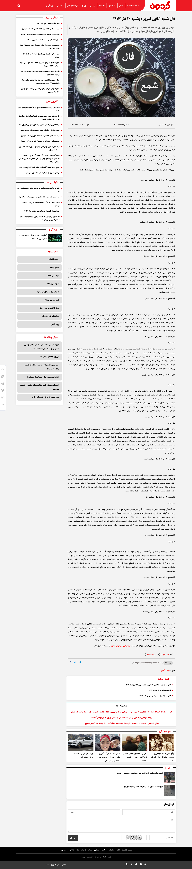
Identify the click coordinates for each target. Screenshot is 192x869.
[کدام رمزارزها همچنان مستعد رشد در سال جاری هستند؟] (55, 238)
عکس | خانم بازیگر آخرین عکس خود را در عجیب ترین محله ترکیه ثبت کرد (109, 757)
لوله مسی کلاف (53, 275)
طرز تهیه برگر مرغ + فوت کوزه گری (45, 397)
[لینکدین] (3, 397)
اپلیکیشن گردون (87, 857)
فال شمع (166, 654)
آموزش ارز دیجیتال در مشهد (48, 292)
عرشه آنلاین (165, 670)
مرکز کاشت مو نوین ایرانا (49, 308)
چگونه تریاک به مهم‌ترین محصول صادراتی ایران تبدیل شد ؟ (162, 757)
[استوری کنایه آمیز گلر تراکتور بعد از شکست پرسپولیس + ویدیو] (169, 777)
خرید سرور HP (53, 283)
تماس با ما (107, 857)
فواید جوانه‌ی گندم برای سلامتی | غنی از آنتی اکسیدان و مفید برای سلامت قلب (41, 346)
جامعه (102, 5)
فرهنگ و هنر (72, 5)
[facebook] (70, 662)
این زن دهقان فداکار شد (49, 356)
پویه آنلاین (55, 324)
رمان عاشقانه (54, 259)
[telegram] (80, 662)
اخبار (121, 5)
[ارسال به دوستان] (114, 124)
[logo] (160, 5)
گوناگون (60, 5)
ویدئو (84, 5)
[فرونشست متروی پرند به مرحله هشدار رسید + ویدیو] (169, 790)
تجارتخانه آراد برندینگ (50, 316)
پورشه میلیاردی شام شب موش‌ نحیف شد (83, 755)
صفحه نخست (133, 5)
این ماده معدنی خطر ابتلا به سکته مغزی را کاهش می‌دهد (39, 387)
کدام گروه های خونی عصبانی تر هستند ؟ (43, 377)
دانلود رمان (54, 267)
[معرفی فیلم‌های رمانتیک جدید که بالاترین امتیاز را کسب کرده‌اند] (134, 742)
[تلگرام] (3, 384)
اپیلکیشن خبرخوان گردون (120, 645)
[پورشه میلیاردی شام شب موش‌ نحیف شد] (80, 742)
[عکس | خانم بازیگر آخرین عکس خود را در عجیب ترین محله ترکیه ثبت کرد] (107, 742)
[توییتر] (3, 391)
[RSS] (3, 404)
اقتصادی (112, 5)
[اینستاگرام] (3, 377)
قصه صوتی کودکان (51, 300)
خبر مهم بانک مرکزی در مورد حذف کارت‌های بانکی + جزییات (42, 367)
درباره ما (98, 857)
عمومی (160, 124)
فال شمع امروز (151, 654)
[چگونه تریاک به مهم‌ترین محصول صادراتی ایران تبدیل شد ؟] (161, 742)
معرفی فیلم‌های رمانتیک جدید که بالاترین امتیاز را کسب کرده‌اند (134, 757)
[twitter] (75, 662)
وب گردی (49, 5)
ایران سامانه (50, 864)
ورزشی (92, 5)
